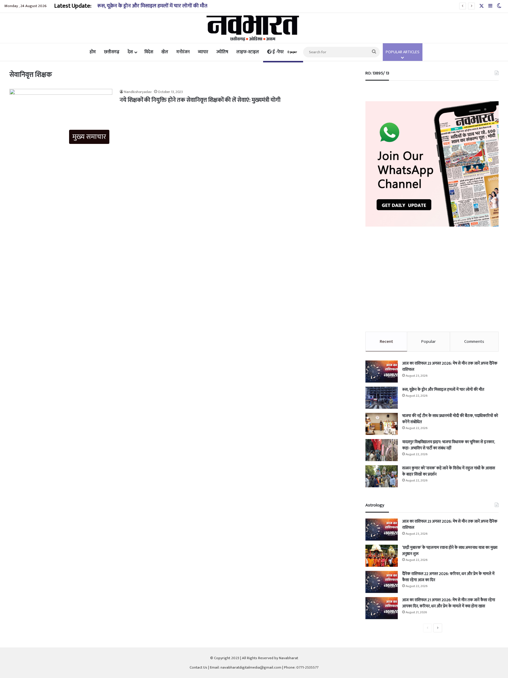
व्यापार (203, 52)
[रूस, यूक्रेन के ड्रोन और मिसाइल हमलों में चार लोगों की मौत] (381, 398)
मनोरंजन (183, 52)
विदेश (148, 52)
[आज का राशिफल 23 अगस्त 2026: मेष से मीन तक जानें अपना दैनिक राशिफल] (381, 371)
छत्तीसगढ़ (111, 52)
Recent (386, 341)
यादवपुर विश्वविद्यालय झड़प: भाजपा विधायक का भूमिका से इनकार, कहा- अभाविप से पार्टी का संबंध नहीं (448, 444)
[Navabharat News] (254, 28)
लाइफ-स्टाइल (247, 52)
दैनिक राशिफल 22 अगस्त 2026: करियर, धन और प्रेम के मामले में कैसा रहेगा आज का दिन (448, 576)
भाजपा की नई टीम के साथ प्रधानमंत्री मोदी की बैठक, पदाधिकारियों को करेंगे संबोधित (450, 418)
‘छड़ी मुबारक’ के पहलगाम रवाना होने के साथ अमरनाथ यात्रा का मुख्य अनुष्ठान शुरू (449, 550)
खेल (164, 52)
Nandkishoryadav (138, 92)
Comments (474, 341)
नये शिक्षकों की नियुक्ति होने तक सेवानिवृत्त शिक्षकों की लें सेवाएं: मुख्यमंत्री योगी (200, 100)
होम (93, 52)
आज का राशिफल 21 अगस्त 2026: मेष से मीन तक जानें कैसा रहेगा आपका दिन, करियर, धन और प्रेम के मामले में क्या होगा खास (448, 602)
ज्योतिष (222, 52)
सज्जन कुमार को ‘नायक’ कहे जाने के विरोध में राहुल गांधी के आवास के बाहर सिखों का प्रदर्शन (448, 471)
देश (130, 52)
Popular (428, 341)
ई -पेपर (284, 52)
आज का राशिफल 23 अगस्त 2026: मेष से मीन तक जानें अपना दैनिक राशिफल (449, 366)
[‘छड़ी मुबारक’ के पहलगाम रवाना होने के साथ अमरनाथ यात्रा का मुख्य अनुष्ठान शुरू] (381, 556)
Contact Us (198, 667)
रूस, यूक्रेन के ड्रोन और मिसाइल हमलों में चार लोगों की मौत (152, 5)
